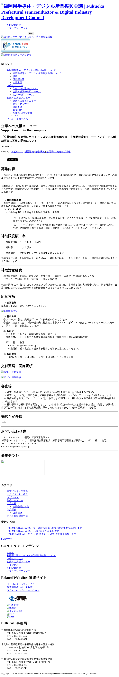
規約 (15, 76)
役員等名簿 (18, 79)
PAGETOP (6, 539)
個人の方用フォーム (23, 94)
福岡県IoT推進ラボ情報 (58, 151)
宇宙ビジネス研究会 (17, 491)
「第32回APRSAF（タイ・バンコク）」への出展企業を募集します (41, 534)
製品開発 (17, 110)
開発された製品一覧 (17, 515)
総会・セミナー (21, 104)
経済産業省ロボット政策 (20, 587)
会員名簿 (17, 82)
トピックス (13, 116)
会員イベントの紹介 (17, 494)
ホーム (10, 552)
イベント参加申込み (17, 119)
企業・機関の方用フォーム (27, 91)
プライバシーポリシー (18, 28)
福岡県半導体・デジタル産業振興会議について (31, 70)
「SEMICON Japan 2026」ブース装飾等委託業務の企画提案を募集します (44, 528)
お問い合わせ (14, 25)
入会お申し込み (15, 85)
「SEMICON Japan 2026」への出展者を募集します (33, 531)
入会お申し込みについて (25, 88)
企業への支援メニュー (18, 97)
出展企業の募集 (21, 506)
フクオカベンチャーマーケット (23, 590)
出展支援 (17, 107)
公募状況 (40, 151)
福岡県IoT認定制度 (22, 113)
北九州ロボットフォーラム (21, 584)
